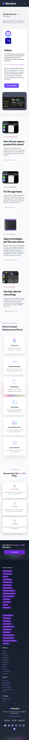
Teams (4, 666)
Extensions (5, 664)
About (3, 701)
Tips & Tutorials (6, 687)
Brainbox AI (5, 660)
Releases (4, 691)
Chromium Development (10, 640)
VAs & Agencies (6, 671)
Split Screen (7, 599)
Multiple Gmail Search (9, 590)
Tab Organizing (7, 573)
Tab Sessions (7, 624)
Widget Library (7, 629)
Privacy (15, 716)
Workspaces (7, 621)
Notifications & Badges (9, 593)
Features (4, 653)
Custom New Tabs (8, 638)
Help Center (5, 680)
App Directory (5, 673)
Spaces (5, 576)
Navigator (6, 643)
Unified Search (7, 585)
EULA (19, 716)
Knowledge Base (6, 683)
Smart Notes (7, 618)
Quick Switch (7, 607)
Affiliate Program (6, 699)
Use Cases (5, 669)
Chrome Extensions (8, 596)
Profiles (5, 604)
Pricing (4, 651)
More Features (9, 160)
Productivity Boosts (10, 260)
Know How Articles (7, 689)
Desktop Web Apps (8, 635)
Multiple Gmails (7, 571)
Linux (13, 720)
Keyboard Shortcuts (9, 626)
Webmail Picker (7, 582)
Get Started (13, 85)
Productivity (5, 658)
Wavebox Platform (10, 311)
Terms (10, 716)
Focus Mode (7, 632)
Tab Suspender (7, 579)
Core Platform (5, 655)
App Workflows (7, 588)
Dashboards (5, 662)
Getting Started (6, 685)
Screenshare (7, 602)
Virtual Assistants (8, 615)
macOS (6, 720)
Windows (21, 720)
